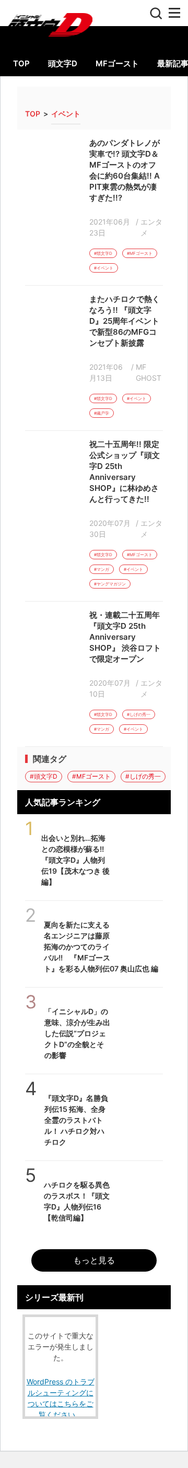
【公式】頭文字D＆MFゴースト (46, 22)
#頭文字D (103, 253)
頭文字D (62, 63)
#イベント (103, 268)
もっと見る (94, 1260)
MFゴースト (117, 63)
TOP (21, 63)
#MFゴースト (139, 253)
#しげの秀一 (138, 714)
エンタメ (151, 227)
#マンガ (101, 569)
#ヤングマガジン (110, 583)
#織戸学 (101, 413)
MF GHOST (148, 372)
